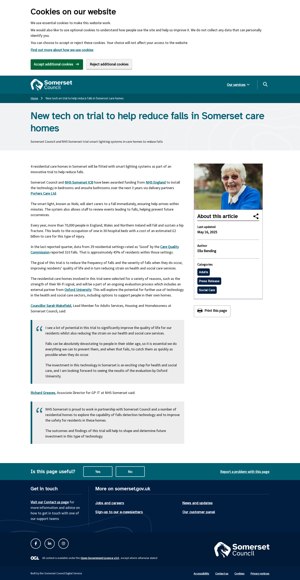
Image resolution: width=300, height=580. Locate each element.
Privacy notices (260, 573)
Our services (236, 84)
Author (202, 245)
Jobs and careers (109, 503)
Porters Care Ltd (43, 193)
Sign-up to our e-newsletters (119, 512)
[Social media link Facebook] (35, 543)
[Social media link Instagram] (63, 543)
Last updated (206, 227)
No (130, 471)
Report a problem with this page (244, 471)
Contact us (221, 573)
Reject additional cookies (109, 64)
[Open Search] (265, 84)
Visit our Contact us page (50, 502)
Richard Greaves (43, 392)
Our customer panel (198, 512)
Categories (205, 264)
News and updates (197, 503)
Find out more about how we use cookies (62, 49)
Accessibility (201, 573)
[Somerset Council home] (51, 84)
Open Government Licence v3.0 (100, 558)
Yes (97, 471)
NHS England (156, 182)
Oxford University (77, 289)
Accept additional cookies (53, 64)
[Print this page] (212, 311)
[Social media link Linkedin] (49, 543)
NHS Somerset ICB (79, 182)
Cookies (239, 573)
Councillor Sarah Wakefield (51, 305)
